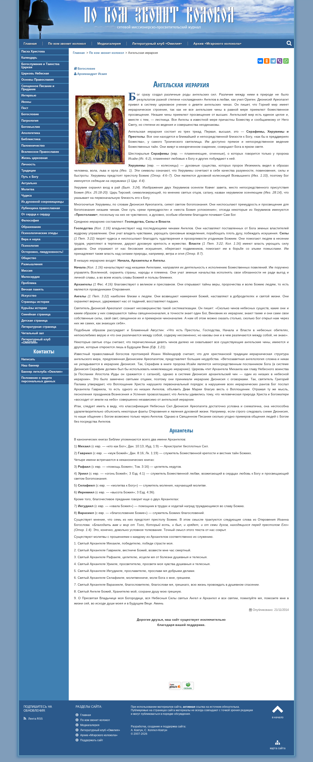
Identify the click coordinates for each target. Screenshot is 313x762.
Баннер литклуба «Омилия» (42, 371)
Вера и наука (30, 239)
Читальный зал (32, 333)
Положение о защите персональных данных (38, 379)
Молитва (27, 189)
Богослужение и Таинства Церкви (40, 65)
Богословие (30, 114)
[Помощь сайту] (181, 689)
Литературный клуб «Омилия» (157, 43)
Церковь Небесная (35, 73)
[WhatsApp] (286, 61)
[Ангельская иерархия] (100, 163)
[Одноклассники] (266, 61)
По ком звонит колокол (67, 43)
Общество (28, 258)
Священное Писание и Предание (37, 87)
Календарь (29, 57)
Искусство (28, 295)
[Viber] (279, 61)
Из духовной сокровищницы (42, 201)
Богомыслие (30, 126)
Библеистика (30, 139)
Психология (30, 245)
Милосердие (30, 277)
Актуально (29, 183)
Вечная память (32, 289)
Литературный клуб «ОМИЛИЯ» (35, 341)
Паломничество (33, 145)
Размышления (32, 264)
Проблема (28, 283)
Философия (30, 220)
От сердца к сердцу (35, 214)
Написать (28, 359)
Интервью (28, 95)
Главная (30, 43)
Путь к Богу (29, 176)
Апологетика (30, 133)
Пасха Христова (33, 51)
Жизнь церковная (34, 158)
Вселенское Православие (40, 151)
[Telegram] (273, 61)
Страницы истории (35, 301)
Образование (31, 227)
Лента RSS (35, 718)
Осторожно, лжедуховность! (42, 252)
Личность (28, 164)
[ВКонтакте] (260, 61)
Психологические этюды (39, 233)
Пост (24, 108)
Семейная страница (35, 314)
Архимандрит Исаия (92, 74)
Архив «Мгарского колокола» (217, 43)
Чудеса (26, 195)
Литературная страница (38, 326)
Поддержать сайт (91, 740)
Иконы (26, 102)
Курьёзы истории (34, 308)
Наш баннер (30, 365)
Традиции (28, 170)
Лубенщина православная (40, 208)
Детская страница (34, 320)
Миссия (27, 270)
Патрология (29, 120)
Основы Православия (37, 79)
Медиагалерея (109, 43)
